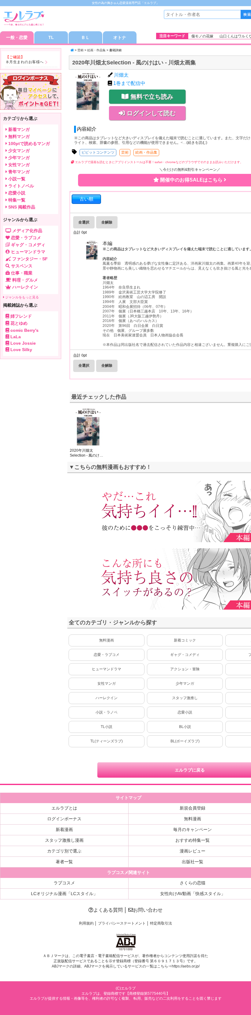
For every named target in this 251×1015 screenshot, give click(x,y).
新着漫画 (64, 829)
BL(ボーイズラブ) (185, 741)
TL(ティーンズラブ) (106, 741)
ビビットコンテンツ (97, 152)
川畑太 (121, 75)
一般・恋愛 (17, 37)
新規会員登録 (192, 808)
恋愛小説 (185, 712)
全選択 (83, 222)
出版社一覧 (192, 861)
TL (51, 37)
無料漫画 (106, 640)
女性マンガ (106, 683)
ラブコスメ (64, 882)
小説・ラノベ (107, 712)
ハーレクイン (107, 698)
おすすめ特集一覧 (192, 840)
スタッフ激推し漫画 (64, 840)
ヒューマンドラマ (106, 669)
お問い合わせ (148, 910)
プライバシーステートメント (122, 923)
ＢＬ (85, 37)
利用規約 (86, 923)
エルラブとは (64, 808)
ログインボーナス (64, 818)
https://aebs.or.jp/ (186, 966)
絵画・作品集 (96, 50)
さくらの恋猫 (192, 882)
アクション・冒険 (185, 669)
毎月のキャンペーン (192, 829)
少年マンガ (185, 683)
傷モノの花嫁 (202, 36)
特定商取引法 (161, 923)
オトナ (119, 37)
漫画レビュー (192, 850)
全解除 (106, 222)
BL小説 (185, 727)
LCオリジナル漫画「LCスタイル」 (64, 893)
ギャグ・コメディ (185, 655)
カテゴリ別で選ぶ (64, 850)
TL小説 (106, 727)
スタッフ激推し (185, 698)
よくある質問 (108, 910)
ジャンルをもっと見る (21, 297)
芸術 (80, 50)
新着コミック (185, 640)
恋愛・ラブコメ (106, 655)
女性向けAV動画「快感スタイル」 (192, 893)
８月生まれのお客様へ (25, 62)
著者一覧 (64, 861)
